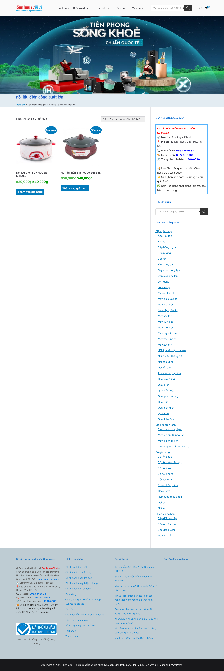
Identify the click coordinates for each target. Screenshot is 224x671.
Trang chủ (20, 104)
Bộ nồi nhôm (165, 473)
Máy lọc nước (165, 304)
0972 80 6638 (184, 154)
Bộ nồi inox (164, 468)
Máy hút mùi (165, 535)
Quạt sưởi (163, 402)
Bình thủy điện (166, 264)
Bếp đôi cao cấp (167, 518)
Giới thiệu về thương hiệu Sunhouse (84, 614)
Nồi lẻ (161, 508)
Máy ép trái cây (167, 293)
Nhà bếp (101, 8)
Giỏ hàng (70, 609)
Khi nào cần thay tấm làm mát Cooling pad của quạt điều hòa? (135, 630)
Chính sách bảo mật (76, 567)
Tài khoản (70, 630)
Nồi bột (162, 502)
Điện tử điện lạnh (165, 424)
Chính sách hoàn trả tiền (78, 577)
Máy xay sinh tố (167, 338)
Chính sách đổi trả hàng (78, 572)
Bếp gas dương (167, 529)
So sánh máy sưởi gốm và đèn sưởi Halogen (134, 578)
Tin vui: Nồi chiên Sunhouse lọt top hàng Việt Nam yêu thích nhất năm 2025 (134, 599)
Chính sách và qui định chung (81, 583)
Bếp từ (162, 258)
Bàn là (161, 241)
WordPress (176, 664)
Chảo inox (164, 491)
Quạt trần (163, 413)
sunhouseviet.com (48, 579)
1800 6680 (193, 159)
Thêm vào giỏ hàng (30, 191)
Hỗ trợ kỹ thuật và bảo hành (80, 625)
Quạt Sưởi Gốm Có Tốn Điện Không (134, 638)
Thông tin (119, 8)
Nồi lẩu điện (165, 367)
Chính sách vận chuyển (78, 588)
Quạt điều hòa (166, 390)
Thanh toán (71, 636)
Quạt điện (163, 384)
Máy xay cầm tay (167, 333)
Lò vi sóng (164, 287)
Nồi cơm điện (166, 361)
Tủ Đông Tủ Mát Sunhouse (173, 446)
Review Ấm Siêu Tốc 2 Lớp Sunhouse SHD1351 (135, 569)
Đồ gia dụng (162, 452)
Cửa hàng (70, 594)
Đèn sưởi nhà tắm (168, 275)
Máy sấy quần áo (167, 310)
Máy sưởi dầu (165, 321)
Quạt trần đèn (166, 419)
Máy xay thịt (165, 344)
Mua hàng (137, 8)
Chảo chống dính (168, 485)
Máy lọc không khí (168, 440)
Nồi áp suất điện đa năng (172, 350)
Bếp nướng (164, 253)
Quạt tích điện (166, 407)
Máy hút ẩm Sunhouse (171, 435)
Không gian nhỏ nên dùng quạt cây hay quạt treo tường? (136, 620)
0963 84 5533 (185, 150)
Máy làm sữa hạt (167, 298)
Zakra (162, 664)
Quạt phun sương (168, 396)
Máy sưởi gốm (166, 327)
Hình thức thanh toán (76, 620)
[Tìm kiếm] (188, 8)
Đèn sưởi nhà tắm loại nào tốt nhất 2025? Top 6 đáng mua (133, 611)
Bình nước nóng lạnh (170, 429)
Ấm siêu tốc (165, 235)
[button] (91, 8)
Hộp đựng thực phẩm (170, 496)
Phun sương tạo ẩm (169, 373)
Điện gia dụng (81, 8)
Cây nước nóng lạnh (169, 270)
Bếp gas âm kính (167, 524)
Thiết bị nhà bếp (165, 513)
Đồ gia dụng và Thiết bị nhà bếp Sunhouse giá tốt (83, 601)
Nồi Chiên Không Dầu (170, 356)
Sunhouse (63, 8)
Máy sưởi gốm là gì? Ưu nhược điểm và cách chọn (136, 588)
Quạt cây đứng (166, 379)
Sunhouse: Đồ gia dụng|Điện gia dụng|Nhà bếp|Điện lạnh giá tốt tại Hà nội (102, 664)
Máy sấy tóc (165, 316)
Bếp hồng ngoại (167, 247)
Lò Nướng (163, 281)
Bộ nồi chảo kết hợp (169, 462)
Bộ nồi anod (165, 456)
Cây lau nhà (165, 479)
